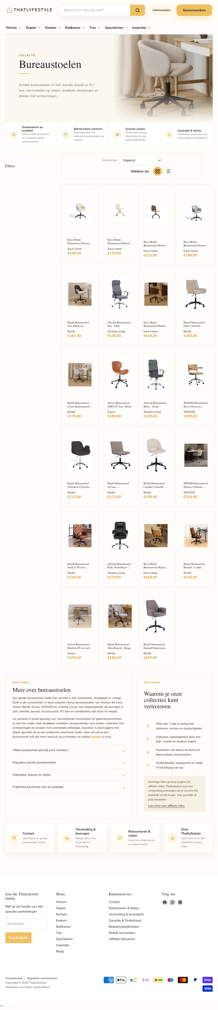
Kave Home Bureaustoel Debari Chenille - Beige (119, 243)
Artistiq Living (116, 331)
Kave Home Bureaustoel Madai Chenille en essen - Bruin (154, 327)
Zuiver (111, 412)
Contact (114, 902)
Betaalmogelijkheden (124, 926)
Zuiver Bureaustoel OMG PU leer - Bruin (120, 404)
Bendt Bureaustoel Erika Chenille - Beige (194, 325)
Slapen (31, 27)
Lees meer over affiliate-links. (166, 806)
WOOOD (189, 412)
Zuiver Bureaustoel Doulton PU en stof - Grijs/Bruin (79, 647)
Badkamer (72, 27)
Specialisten (114, 27)
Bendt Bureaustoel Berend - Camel (194, 565)
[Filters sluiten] (1, 1006)
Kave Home (74, 249)
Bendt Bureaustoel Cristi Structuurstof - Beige (79, 406)
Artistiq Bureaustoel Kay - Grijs (119, 324)
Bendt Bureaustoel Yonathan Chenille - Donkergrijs (79, 486)
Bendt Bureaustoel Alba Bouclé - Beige (119, 646)
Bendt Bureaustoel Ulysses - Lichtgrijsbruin (118, 486)
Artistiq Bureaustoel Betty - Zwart (155, 404)
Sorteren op (109, 160)
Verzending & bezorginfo (126, 914)
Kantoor (61, 914)
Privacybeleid (13, 978)
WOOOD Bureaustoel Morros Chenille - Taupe (196, 486)
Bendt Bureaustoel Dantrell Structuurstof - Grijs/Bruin (155, 647)
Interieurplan (162, 10)
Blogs (60, 951)
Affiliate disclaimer (122, 939)
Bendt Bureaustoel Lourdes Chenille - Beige (154, 486)
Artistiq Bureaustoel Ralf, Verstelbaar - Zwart (119, 567)
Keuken (50, 27)
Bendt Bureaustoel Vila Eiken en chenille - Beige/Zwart (78, 327)
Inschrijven (18, 937)
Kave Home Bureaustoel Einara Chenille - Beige (78, 243)
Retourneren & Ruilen (124, 908)
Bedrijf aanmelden (122, 933)
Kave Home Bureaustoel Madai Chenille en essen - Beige (154, 569)
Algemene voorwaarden (42, 978)
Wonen (11, 27)
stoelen (96, 737)
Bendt (71, 331)
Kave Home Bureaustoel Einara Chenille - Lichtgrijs (195, 245)
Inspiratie (139, 27)
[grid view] (157, 171)
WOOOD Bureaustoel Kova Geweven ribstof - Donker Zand (196, 406)
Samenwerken (194, 10)
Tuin (92, 27)
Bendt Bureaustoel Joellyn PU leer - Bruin (78, 567)
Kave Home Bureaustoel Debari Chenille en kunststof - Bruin (155, 247)
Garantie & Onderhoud (125, 920)
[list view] (168, 171)
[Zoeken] (137, 10)
